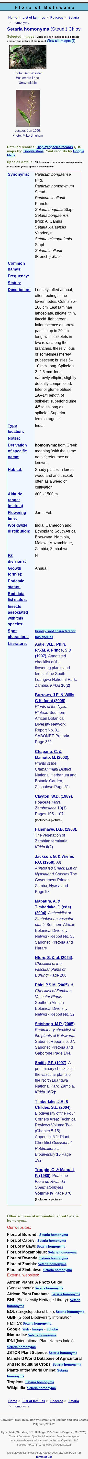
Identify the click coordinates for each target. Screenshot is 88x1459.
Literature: (17, 644)
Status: (14, 283)
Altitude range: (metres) (15, 500)
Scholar (52, 1329)
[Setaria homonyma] (27, 57)
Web (25, 1329)
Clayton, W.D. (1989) (53, 796)
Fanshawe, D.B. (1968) (55, 829)
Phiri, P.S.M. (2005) (52, 985)
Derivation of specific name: (17, 451)
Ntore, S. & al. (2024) (53, 958)
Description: (19, 290)
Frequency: (18, 276)
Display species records (55, 147)
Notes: (14, 438)
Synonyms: (18, 174)
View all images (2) (61, 41)
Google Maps (33, 151)
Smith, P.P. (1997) (50, 1063)
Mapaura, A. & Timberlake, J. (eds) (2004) (53, 907)
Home (12, 17)
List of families (33, 17)
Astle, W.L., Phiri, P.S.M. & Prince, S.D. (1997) (53, 650)
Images (37, 1329)
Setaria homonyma (53, 1235)
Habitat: (15, 470)
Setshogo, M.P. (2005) (55, 1024)
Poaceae (56, 17)
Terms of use (44, 1456)
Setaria (73, 17)
